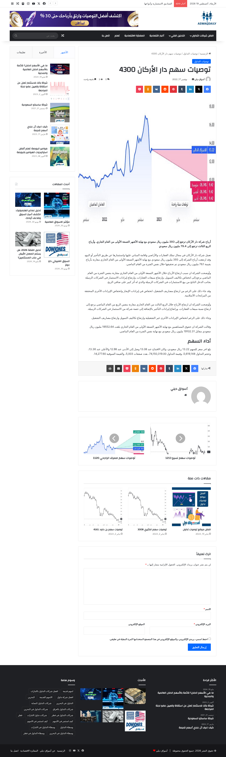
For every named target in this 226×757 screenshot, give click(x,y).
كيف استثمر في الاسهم (37, 721)
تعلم (117, 35)
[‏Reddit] (164, 89)
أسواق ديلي (199, 79)
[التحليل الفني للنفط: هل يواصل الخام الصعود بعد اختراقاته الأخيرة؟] (90, 716)
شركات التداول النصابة (41, 703)
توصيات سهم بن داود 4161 (108, 529)
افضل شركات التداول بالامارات (44, 691)
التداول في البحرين (64, 703)
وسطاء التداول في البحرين (61, 733)
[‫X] (198, 89)
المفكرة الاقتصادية (134, 35)
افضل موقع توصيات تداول (197, 529)
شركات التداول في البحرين (36, 709)
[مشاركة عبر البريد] (118, 368)
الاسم (207, 609)
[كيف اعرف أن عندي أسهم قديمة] (60, 134)
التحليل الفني (178, 35)
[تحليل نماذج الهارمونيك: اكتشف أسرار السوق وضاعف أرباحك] (28, 200)
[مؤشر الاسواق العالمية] (57, 205)
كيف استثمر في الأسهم (63, 721)
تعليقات (21, 52)
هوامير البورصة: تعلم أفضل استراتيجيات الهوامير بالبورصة (32, 150)
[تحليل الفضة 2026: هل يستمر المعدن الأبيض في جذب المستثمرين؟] (28, 239)
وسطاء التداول (66, 727)
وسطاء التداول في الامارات (43, 727)
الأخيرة (43, 52)
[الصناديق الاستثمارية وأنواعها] (135, 696)
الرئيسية (204, 53)
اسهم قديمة (68, 691)
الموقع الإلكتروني (136, 624)
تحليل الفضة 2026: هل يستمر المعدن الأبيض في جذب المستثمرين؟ (29, 254)
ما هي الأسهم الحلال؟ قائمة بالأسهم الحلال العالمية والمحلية (32, 69)
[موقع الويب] (185, 395)
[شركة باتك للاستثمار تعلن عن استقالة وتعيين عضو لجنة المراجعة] (60, 90)
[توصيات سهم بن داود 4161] (103, 506)
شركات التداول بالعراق (63, 709)
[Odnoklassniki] (147, 89)
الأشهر (64, 52)
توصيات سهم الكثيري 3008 (152, 529)
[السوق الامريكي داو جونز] (57, 245)
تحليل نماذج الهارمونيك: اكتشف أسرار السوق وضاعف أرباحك (28, 214)
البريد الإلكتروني (202, 624)
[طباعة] (110, 368)
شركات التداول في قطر (62, 715)
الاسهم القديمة (46, 697)
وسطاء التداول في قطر (33, 733)
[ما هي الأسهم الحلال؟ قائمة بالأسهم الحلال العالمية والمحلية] (60, 69)
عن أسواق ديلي (47, 750)
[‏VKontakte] (156, 89)
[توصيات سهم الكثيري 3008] (147, 506)
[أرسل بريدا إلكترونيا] (193, 79)
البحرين (31, 697)
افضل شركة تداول (65, 697)
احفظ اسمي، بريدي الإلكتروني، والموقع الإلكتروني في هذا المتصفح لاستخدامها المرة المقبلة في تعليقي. (158, 639)
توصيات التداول (190, 53)
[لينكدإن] (190, 89)
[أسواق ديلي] (207, 18)
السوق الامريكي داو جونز (59, 263)
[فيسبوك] (207, 89)
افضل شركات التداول (203, 35)
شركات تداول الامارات (37, 715)
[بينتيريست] (173, 89)
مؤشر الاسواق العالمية (161, 3)
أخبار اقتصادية (157, 35)
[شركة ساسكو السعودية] (60, 112)
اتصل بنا (106, 35)
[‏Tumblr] (181, 89)
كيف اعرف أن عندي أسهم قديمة (37, 128)
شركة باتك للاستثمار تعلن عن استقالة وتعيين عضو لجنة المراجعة (32, 87)
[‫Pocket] (139, 89)
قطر (20, 715)
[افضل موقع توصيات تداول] (191, 506)
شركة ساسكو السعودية (34, 105)
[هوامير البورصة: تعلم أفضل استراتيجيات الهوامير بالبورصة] (60, 156)
